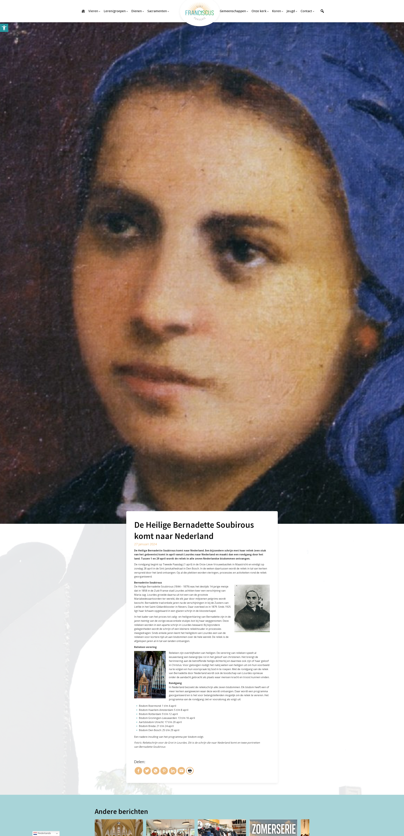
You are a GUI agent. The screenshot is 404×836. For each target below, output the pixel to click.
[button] (4, 28)
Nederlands (44, 833)
